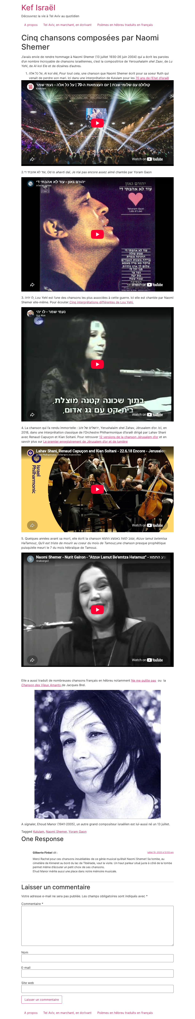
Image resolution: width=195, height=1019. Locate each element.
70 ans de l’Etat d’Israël (152, 78)
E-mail (25, 967)
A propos (31, 25)
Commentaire (32, 903)
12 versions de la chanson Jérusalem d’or (128, 437)
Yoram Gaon (77, 831)
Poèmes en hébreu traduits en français (125, 25)
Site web (27, 982)
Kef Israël (38, 7)
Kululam (38, 831)
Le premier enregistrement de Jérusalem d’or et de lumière (85, 441)
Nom (24, 952)
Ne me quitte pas (143, 680)
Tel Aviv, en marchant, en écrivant (67, 25)
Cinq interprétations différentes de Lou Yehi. (101, 302)
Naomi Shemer (56, 831)
